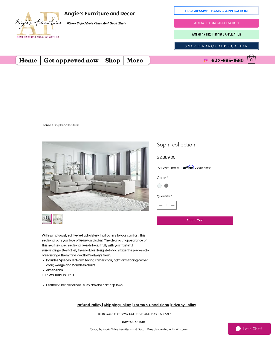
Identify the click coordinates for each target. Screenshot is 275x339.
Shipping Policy (117, 304)
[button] (251, 59)
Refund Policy (89, 304)
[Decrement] (160, 205)
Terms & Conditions (151, 304)
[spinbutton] (166, 205)
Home (46, 125)
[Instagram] (206, 60)
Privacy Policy (183, 304)
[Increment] (173, 205)
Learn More (203, 167)
